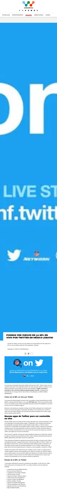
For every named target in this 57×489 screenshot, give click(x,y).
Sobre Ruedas (38, 15)
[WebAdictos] (28, 4)
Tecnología (6, 15)
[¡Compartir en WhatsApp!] (31, 353)
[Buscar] (37, 10)
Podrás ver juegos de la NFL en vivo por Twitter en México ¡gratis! (29, 336)
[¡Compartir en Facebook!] (25, 353)
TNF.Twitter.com (33, 402)
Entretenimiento (17, 15)
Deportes (28, 15)
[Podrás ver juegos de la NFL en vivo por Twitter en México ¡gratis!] (28, 181)
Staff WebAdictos (24, 349)
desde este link (17, 413)
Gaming (47, 15)
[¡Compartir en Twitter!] (28, 353)
